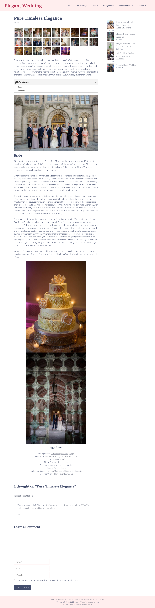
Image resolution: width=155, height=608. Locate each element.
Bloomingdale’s (59, 459)
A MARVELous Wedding (126, 65)
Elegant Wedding (23, 5)
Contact (101, 599)
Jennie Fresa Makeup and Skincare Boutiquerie (62, 471)
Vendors (95, 6)
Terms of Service (75, 604)
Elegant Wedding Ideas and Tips (86, 602)
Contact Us (142, 6)
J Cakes (63, 468)
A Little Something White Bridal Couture (62, 456)
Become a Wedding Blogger (61, 599)
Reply (19, 514)
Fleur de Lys (63, 462)
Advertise (92, 599)
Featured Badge (80, 599)
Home (69, 6)
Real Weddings (81, 6)
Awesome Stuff (124, 6)
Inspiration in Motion (23, 496)
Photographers (108, 6)
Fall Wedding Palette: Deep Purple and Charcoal (125, 56)
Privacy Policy (88, 604)
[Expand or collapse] (95, 82)
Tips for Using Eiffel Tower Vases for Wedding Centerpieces (125, 25)
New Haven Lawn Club (63, 474)
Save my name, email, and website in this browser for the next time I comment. (48, 580)
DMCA (64, 604)
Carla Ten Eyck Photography (62, 453)
